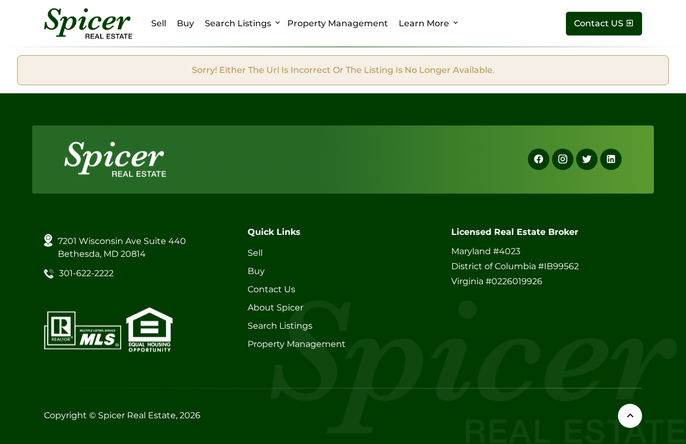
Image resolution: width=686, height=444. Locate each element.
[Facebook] (538, 159)
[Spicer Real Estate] (88, 23)
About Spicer (275, 307)
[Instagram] (562, 159)
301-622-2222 (86, 273)
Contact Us (271, 289)
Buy (185, 23)
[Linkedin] (611, 159)
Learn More (424, 23)
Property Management (337, 23)
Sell (158, 23)
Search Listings (238, 23)
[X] (587, 159)
